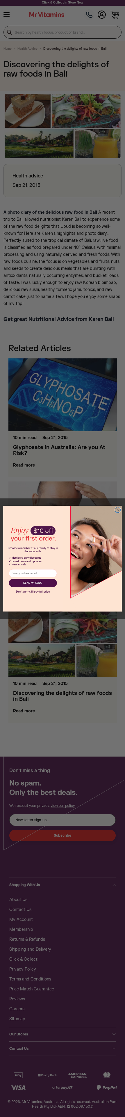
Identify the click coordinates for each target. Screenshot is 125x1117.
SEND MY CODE (32, 583)
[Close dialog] (117, 509)
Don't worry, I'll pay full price (33, 591)
